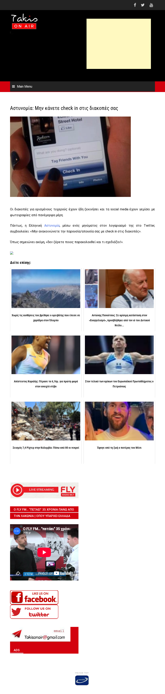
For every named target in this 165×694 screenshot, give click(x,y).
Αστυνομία (52, 225)
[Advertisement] (119, 47)
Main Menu (24, 86)
